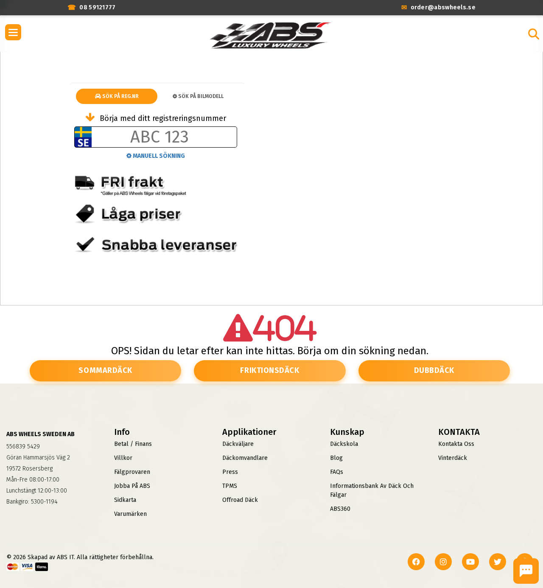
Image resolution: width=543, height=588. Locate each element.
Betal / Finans (133, 444)
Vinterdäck (452, 458)
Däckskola (344, 444)
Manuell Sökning (158, 156)
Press (230, 472)
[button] (13, 32)
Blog (336, 458)
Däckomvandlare (245, 458)
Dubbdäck (434, 370)
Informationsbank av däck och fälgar (372, 490)
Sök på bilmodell (200, 96)
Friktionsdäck (269, 370)
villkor (123, 458)
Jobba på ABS (132, 486)
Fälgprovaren (132, 472)
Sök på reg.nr (120, 96)
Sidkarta (125, 500)
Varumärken (130, 514)
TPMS (229, 486)
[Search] (533, 33)
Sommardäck (105, 370)
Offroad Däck (240, 500)
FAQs (336, 472)
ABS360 (340, 508)
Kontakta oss (456, 444)
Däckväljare (238, 444)
